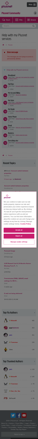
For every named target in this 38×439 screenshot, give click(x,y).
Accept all (19, 230)
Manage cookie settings (19, 242)
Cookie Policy (25, 224)
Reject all (19, 236)
